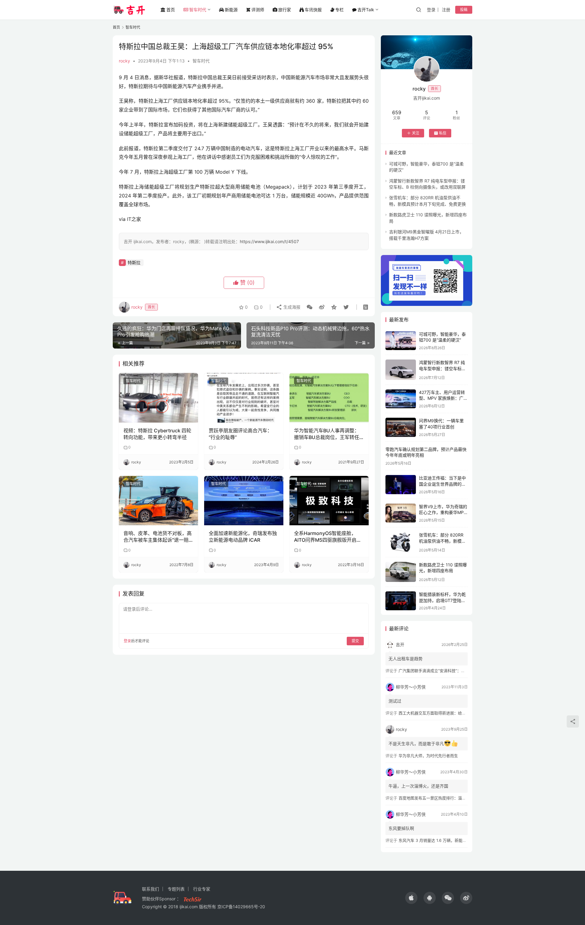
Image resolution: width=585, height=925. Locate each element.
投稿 (463, 9)
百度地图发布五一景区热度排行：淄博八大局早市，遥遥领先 (452, 798)
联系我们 (150, 888)
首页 (170, 9)
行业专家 (201, 888)
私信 (442, 133)
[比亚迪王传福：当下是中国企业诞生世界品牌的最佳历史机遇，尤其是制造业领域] (400, 484)
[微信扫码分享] (309, 307)
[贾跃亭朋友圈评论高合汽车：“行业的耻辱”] (243, 397)
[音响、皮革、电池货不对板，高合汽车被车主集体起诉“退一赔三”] (158, 500)
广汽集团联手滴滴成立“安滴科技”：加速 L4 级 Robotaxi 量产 (453, 670)
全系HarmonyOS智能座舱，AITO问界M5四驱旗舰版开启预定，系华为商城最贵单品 (327, 537)
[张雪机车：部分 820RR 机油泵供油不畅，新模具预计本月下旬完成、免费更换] (400, 542)
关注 (415, 133)
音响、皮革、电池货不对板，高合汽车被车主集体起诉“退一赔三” (157, 537)
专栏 (339, 9)
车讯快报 (313, 9)
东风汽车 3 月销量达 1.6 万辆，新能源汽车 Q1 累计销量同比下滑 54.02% (464, 840)
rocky (124, 60)
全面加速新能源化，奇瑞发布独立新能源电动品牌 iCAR (243, 536)
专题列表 (176, 888)
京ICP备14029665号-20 (241, 906)
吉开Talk (365, 9)
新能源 (231, 9)
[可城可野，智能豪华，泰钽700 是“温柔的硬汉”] (400, 340)
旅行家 (284, 9)
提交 (355, 641)
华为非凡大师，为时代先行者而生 (428, 755)
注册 (446, 9)
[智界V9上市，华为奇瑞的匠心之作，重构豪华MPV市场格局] (400, 513)
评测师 (257, 9)
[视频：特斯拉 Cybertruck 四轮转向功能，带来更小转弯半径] (158, 397)
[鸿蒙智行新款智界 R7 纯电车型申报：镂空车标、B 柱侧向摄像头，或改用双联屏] (400, 370)
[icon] (411, 898)
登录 (431, 9)
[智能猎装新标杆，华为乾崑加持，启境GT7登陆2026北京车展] (400, 601)
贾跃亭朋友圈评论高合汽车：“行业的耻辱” (240, 433)
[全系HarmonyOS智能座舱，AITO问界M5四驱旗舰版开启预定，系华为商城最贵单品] (329, 500)
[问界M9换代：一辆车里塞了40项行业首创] (400, 427)
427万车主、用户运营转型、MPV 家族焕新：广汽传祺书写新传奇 (443, 398)
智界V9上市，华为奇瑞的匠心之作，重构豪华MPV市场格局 (443, 512)
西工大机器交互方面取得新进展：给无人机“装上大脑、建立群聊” (455, 713)
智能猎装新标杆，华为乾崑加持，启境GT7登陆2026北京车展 (442, 600)
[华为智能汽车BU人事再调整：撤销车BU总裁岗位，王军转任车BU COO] (329, 397)
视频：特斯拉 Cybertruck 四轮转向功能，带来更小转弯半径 (157, 433)
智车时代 (197, 9)
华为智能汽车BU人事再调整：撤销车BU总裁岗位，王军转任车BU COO (326, 434)
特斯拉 (134, 262)
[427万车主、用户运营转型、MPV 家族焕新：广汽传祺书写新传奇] (400, 399)
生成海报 (291, 307)
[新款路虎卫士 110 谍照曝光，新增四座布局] (400, 572)
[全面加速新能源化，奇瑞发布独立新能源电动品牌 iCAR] (243, 500)
